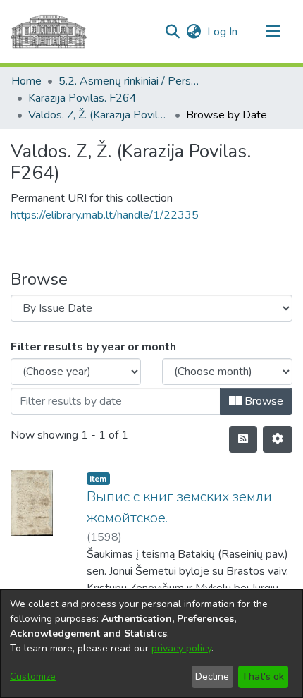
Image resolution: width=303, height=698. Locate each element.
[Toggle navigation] (272, 31)
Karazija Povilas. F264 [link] (82, 98)
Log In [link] (223, 31)
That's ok (263, 676)
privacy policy (181, 648)
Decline (212, 676)
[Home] (49, 31)
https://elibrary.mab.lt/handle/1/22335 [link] (105, 215)
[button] (172, 31)
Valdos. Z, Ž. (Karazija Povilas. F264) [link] (98, 115)
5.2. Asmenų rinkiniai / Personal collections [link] (128, 81)
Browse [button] (262, 401)
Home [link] (26, 81)
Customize (33, 676)
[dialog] (151, 643)
